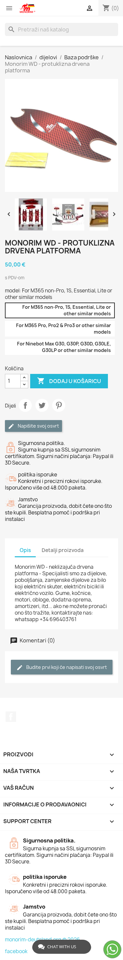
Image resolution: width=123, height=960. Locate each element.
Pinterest (58, 405)
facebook (16, 951)
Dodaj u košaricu (69, 381)
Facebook (11, 716)
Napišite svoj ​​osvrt (38, 426)
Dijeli (25, 405)
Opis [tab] (25, 550)
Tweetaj (42, 405)
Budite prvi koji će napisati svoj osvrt (66, 667)
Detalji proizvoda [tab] (63, 550)
